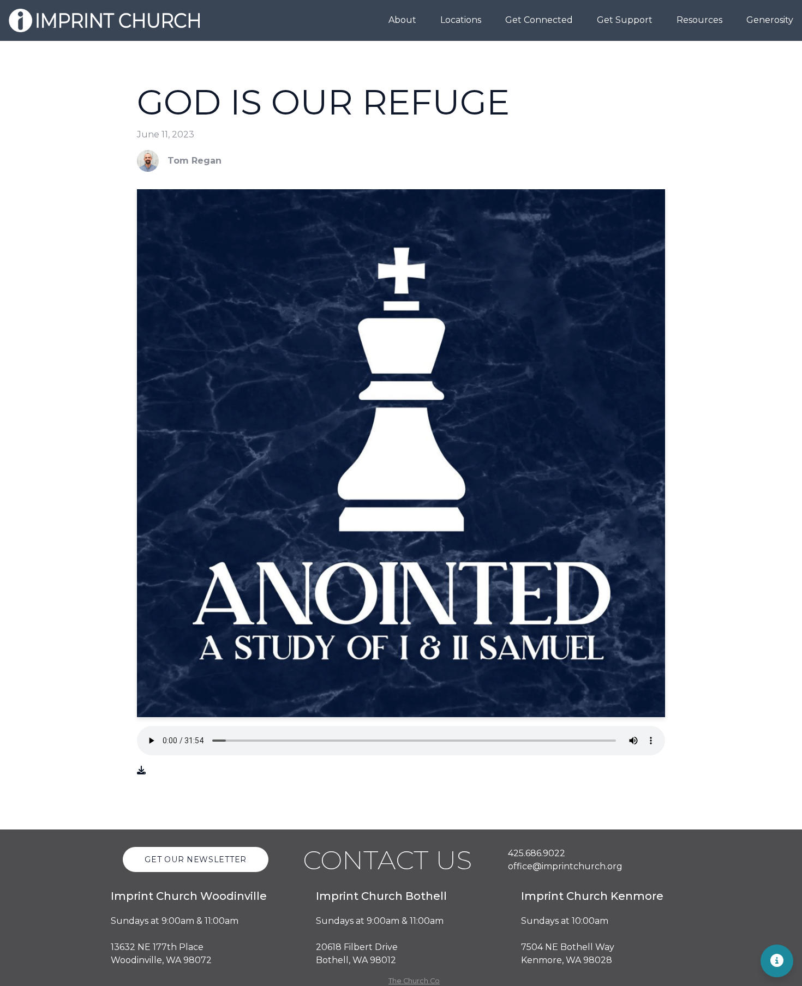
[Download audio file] (141, 770)
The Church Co (414, 981)
